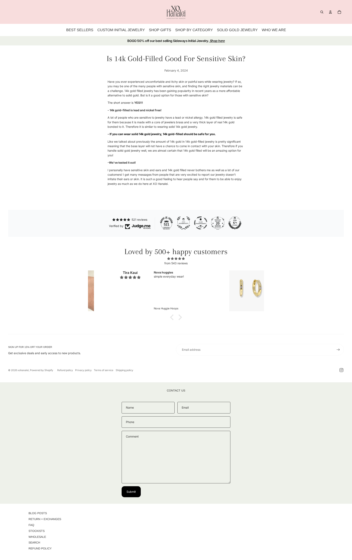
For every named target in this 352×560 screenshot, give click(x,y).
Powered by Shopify (41, 370)
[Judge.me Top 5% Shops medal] (234, 222)
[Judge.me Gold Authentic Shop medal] (183, 222)
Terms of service (103, 370)
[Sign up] (338, 350)
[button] (173, 317)
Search (34, 542)
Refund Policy (40, 548)
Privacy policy (83, 370)
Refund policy (65, 370)
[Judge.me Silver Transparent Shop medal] (200, 222)
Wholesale (37, 536)
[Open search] (321, 12)
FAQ (31, 525)
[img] (176, 258)
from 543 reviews (176, 263)
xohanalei (23, 370)
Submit (131, 491)
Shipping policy (124, 370)
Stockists (37, 530)
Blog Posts (38, 513)
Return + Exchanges (45, 519)
